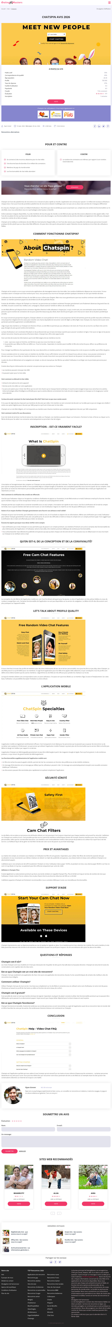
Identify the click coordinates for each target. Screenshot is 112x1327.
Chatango (31, 1318)
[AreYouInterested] (6, 1249)
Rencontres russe (53, 1274)
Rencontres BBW (52, 1290)
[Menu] (109, 3)
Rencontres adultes (34, 1281)
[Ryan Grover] (13, 1095)
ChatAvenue (32, 1303)
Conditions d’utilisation (9, 1290)
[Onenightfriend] (56, 114)
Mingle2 (30, 1300)
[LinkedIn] (99, 126)
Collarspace (51, 1296)
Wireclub (50, 1312)
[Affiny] (6, 1241)
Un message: (6, 1134)
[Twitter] (103, 126)
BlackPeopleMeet (33, 1306)
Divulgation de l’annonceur (10, 1284)
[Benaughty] (43, 114)
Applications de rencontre (36, 1274)
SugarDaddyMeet (33, 1315)
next (59, 1213)
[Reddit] (51, 1262)
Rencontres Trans (53, 1278)
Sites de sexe (32, 1284)
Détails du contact (7, 1281)
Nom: (3, 1125)
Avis (2, 1274)
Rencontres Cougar (34, 1293)
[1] (12, 1121)
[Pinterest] (108, 126)
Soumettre (9, 1151)
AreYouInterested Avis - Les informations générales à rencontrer (20, 1250)
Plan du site (5, 1293)
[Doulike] (59, 1241)
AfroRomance (32, 1312)
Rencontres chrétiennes (35, 1287)
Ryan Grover (30, 1087)
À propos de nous (7, 1278)
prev (53, 1213)
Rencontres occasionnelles (36, 1290)
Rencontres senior (34, 1296)
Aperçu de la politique (8, 1287)
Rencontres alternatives (10, 132)
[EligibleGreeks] (6, 1233)
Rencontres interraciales (55, 1284)
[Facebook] (94, 126)
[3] (17, 1121)
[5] (21, 1121)
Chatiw (49, 1300)
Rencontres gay (33, 1278)
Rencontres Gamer (53, 1281)
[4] (19, 1121)
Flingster (50, 1303)
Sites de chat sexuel (53, 1287)
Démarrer (74, 187)
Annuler (22, 1151)
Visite (56, 102)
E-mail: (59, 1125)
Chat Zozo (50, 1315)
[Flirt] (68, 114)
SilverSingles (32, 1309)
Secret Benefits (52, 1306)
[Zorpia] (59, 1233)
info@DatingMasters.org (90, 1277)
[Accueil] (11, 2)
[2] (15, 1121)
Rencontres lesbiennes (54, 1293)
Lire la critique (18, 1199)
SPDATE (49, 1309)
